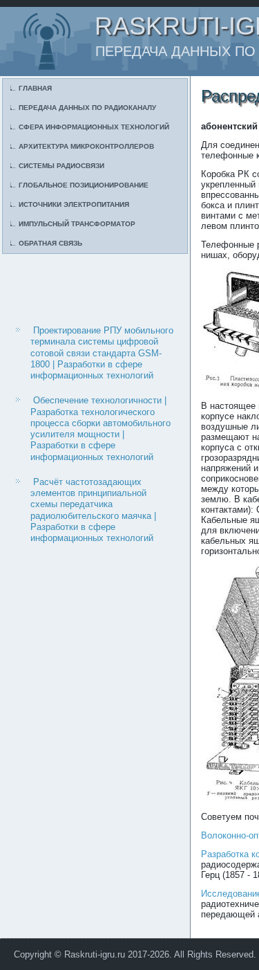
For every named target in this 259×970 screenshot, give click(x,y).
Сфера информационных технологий (94, 127)
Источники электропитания (74, 204)
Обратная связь (50, 243)
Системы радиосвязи (61, 166)
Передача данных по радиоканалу (87, 107)
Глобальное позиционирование (83, 185)
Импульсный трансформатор (77, 224)
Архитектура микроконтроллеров (86, 146)
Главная (35, 88)
